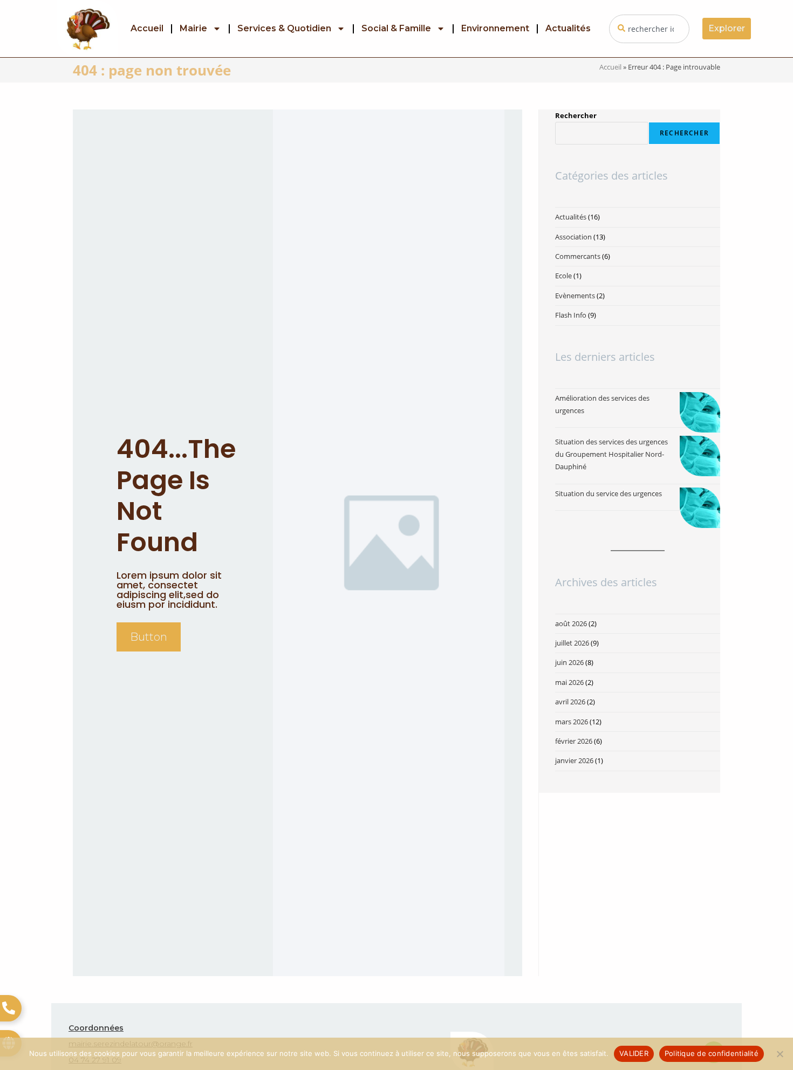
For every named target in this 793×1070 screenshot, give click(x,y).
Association (573, 237)
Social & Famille (396, 28)
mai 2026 (569, 682)
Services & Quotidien (284, 28)
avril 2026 (570, 702)
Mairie (193, 28)
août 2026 (571, 623)
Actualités (568, 28)
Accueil (147, 28)
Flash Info (570, 315)
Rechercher (576, 115)
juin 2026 (569, 662)
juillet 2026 (572, 643)
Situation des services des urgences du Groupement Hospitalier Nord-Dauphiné (611, 454)
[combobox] (649, 29)
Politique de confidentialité (711, 1053)
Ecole (563, 275)
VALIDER (633, 1053)
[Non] (779, 1053)
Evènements (575, 295)
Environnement (495, 28)
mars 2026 (571, 721)
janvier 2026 (574, 760)
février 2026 (573, 741)
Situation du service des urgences (608, 493)
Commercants (577, 256)
